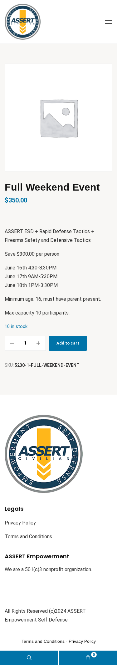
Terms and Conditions (28, 537)
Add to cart (67, 343)
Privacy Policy (20, 523)
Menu (108, 21)
